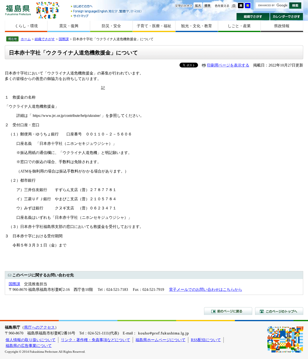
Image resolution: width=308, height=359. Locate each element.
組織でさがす (253, 16)
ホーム (26, 39)
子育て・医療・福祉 (154, 26)
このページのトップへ (279, 311)
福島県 (18, 10)
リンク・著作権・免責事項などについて (95, 340)
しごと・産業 (239, 26)
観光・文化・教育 (196, 26)
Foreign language (107, 11)
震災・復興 (68, 26)
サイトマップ (107, 15)
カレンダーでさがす (286, 16)
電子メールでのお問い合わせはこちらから (205, 289)
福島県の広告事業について (29, 346)
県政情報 (281, 26)
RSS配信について (206, 340)
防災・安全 (111, 26)
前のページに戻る (228, 311)
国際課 (64, 39)
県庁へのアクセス (39, 327)
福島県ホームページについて (160, 340)
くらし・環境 (26, 26)
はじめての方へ (107, 6)
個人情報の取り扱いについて (31, 340)
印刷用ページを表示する (228, 65)
